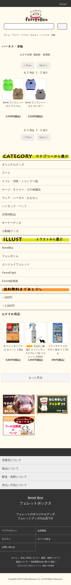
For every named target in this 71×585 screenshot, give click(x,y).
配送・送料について (50, 558)
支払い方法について (29, 558)
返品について (22, 562)
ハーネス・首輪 (48, 35)
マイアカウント (9, 530)
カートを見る (43, 539)
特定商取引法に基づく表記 (43, 562)
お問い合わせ (8, 547)
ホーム (7, 35)
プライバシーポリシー (27, 566)
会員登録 (41, 530)
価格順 (36, 54)
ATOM (51, 566)
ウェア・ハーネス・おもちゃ (25, 35)
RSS (44, 566)
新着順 (46, 54)
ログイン (6, 539)
